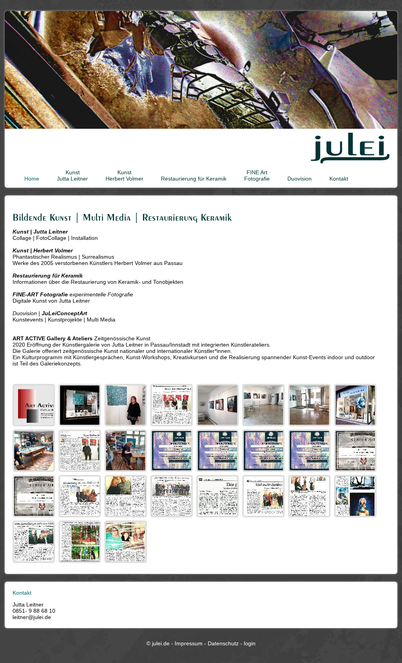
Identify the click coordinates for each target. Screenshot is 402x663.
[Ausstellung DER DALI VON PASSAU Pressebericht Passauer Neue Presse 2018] (80, 517)
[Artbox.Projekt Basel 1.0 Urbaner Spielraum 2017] (35, 517)
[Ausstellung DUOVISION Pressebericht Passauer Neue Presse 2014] (35, 563)
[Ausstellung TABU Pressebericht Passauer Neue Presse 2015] (264, 517)
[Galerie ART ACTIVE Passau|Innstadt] (218, 426)
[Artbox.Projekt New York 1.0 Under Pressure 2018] (218, 472)
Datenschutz (223, 643)
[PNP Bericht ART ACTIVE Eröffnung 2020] (172, 426)
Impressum (189, 643)
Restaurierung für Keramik (194, 178)
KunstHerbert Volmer (124, 175)
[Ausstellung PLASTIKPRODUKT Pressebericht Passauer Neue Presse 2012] (126, 563)
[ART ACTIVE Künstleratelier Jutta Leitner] (126, 472)
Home (31, 178)
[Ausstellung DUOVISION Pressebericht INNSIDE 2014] (356, 517)
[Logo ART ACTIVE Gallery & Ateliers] (35, 426)
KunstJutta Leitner (72, 175)
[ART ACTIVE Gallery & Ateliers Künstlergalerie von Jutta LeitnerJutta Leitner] (126, 426)
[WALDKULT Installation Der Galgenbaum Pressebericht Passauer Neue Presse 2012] (80, 563)
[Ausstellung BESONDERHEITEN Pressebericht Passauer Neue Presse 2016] (218, 517)
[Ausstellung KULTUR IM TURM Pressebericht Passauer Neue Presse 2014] (310, 517)
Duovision (299, 178)
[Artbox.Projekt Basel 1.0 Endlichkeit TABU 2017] (356, 472)
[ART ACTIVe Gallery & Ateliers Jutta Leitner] (356, 426)
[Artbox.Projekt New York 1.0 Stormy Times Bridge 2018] (264, 472)
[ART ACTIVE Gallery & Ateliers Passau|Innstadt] (80, 426)
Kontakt (338, 178)
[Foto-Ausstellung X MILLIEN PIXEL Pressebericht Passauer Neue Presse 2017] (126, 517)
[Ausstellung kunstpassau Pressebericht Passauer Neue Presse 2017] (172, 517)
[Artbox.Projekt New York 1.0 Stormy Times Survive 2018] (310, 472)
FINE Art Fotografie (257, 175)
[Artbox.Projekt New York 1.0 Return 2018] (172, 472)
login (250, 643)
